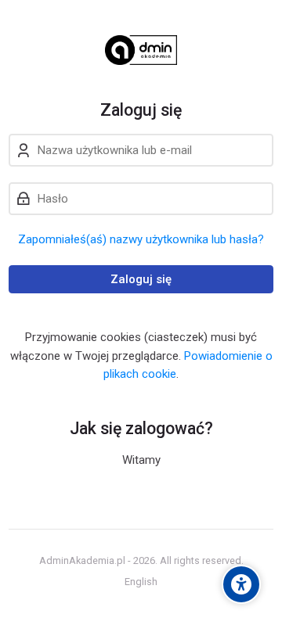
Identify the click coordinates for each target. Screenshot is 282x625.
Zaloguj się (141, 279)
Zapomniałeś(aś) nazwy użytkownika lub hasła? (141, 239)
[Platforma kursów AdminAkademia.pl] (141, 50)
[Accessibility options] (241, 584)
